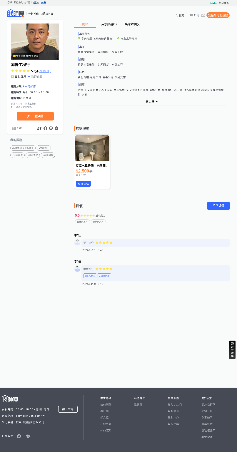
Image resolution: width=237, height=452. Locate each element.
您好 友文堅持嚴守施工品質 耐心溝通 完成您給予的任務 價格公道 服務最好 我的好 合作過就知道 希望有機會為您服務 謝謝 (151, 92)
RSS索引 (106, 430)
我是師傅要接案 (218, 15)
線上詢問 (68, 409)
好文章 (104, 417)
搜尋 (182, 15)
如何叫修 (106, 404)
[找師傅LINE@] (28, 436)
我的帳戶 (173, 411)
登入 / (172, 404)
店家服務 (109, 24)
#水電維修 (29, 86)
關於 (85, 24)
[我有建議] (232, 350)
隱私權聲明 (208, 430)
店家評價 (132, 24)
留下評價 (218, 205)
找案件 (138, 404)
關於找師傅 (208, 404)
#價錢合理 (104, 276)
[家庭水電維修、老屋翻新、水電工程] (92, 148)
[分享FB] (45, 128)
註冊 (179, 404)
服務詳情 (83, 184)
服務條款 (207, 424)
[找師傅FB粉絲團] (19, 436)
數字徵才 (207, 437)
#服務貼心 (90, 276)
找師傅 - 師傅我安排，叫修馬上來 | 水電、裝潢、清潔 (15, 13)
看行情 (104, 411)
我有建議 (173, 424)
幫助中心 (173, 417)
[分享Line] (51, 128)
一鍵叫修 (38, 116)
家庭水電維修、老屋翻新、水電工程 (99, 165)
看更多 (150, 101)
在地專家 (106, 424)
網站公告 (207, 411)
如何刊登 (199, 15)
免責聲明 (207, 417)
